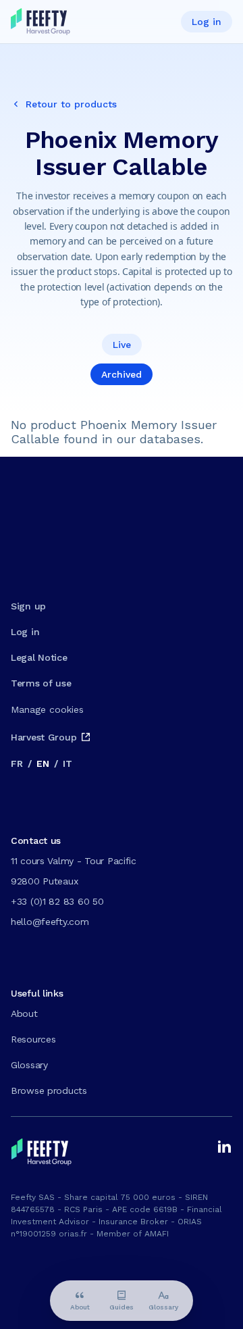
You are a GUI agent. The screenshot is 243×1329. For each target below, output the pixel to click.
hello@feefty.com (50, 921)
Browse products (49, 1090)
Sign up (28, 606)
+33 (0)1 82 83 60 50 (57, 901)
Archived (121, 374)
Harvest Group (43, 737)
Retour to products (71, 104)
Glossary (29, 1065)
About (24, 1013)
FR (16, 763)
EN (42, 763)
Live (122, 344)
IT (67, 763)
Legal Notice (39, 657)
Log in (206, 21)
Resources (33, 1039)
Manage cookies (47, 709)
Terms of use (41, 683)
